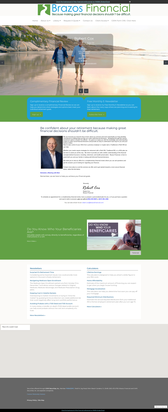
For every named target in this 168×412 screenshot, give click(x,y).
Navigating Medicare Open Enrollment (45, 281)
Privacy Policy (32, 400)
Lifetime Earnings (94, 272)
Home (35, 21)
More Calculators (94, 307)
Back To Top (160, 406)
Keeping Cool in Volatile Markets (43, 293)
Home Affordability (94, 281)
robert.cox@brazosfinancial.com (84, 63)
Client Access (101, 21)
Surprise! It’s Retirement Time (42, 272)
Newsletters (36, 268)
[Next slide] (166, 62)
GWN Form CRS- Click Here (124, 21)
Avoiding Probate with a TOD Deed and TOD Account (51, 304)
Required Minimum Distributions (100, 297)
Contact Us (88, 21)
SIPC (72, 388)
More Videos (32, 241)
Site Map (41, 400)
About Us (45, 21)
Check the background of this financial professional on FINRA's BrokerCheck (83, 2)
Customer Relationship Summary (36, 394)
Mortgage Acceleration (96, 289)
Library (56, 21)
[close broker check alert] (130, 2)
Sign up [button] (35, 114)
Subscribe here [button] (95, 114)
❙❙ (86, 91)
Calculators (92, 268)
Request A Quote (71, 21)
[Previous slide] (2, 62)
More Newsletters (37, 315)
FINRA (68, 388)
